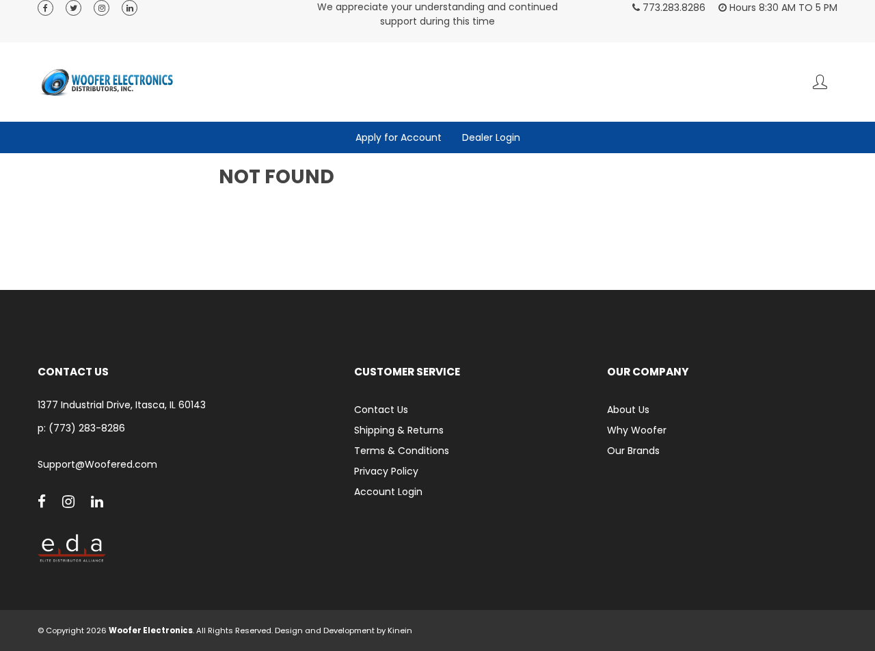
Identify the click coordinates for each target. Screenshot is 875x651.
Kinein (400, 630)
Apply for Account (398, 137)
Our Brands (633, 450)
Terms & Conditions (401, 450)
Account (820, 82)
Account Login (388, 492)
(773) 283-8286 (87, 428)
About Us (628, 409)
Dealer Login (491, 137)
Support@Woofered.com (97, 464)
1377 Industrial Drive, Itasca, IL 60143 (122, 405)
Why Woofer (637, 430)
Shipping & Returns (399, 430)
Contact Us (381, 409)
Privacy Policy (386, 471)
